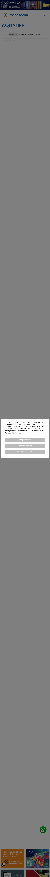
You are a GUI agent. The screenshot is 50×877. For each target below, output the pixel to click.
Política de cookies (13, 433)
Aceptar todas (25, 439)
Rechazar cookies (25, 446)
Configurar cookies (25, 452)
